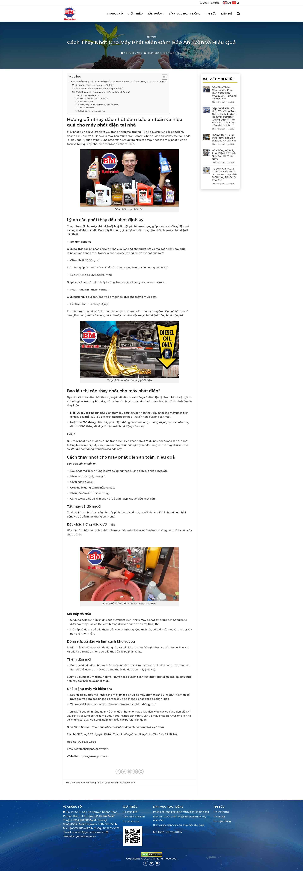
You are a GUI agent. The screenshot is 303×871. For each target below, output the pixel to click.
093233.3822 (111, 828)
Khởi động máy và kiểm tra (92, 111)
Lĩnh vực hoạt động (184, 13)
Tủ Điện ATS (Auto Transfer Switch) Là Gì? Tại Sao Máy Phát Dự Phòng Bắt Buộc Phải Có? (224, 174)
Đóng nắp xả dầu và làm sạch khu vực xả (99, 105)
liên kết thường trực (125, 783)
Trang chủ (114, 13)
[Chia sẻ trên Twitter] (123, 771)
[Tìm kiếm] (238, 13)
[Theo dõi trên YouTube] (157, 863)
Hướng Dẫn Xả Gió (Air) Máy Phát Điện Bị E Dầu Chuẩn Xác (224, 138)
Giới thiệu (135, 13)
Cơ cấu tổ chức (131, 821)
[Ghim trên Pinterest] (135, 771)
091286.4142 (82, 828)
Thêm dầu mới (87, 108)
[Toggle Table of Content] (162, 77)
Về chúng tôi (130, 811)
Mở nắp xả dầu (86, 102)
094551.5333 (70, 824)
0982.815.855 (106, 824)
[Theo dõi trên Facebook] (145, 863)
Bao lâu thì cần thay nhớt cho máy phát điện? (99, 88)
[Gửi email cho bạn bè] (129, 771)
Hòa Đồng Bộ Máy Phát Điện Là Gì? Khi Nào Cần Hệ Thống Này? (224, 154)
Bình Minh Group (119, 139)
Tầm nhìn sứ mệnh (134, 816)
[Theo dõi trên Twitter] (151, 863)
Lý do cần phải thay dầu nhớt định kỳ (94, 85)
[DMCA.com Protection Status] (151, 854)
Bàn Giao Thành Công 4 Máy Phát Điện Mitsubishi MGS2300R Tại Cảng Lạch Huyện (224, 93)
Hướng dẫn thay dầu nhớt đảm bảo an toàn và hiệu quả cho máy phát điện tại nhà (118, 81)
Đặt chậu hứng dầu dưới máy (93, 98)
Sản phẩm (154, 13)
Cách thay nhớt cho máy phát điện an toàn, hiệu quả (102, 92)
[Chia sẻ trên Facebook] (118, 771)
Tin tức (211, 13)
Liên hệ (226, 13)
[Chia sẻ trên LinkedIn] (141, 771)
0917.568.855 (174, 832)
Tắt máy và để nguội (89, 95)
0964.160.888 (81, 820)
